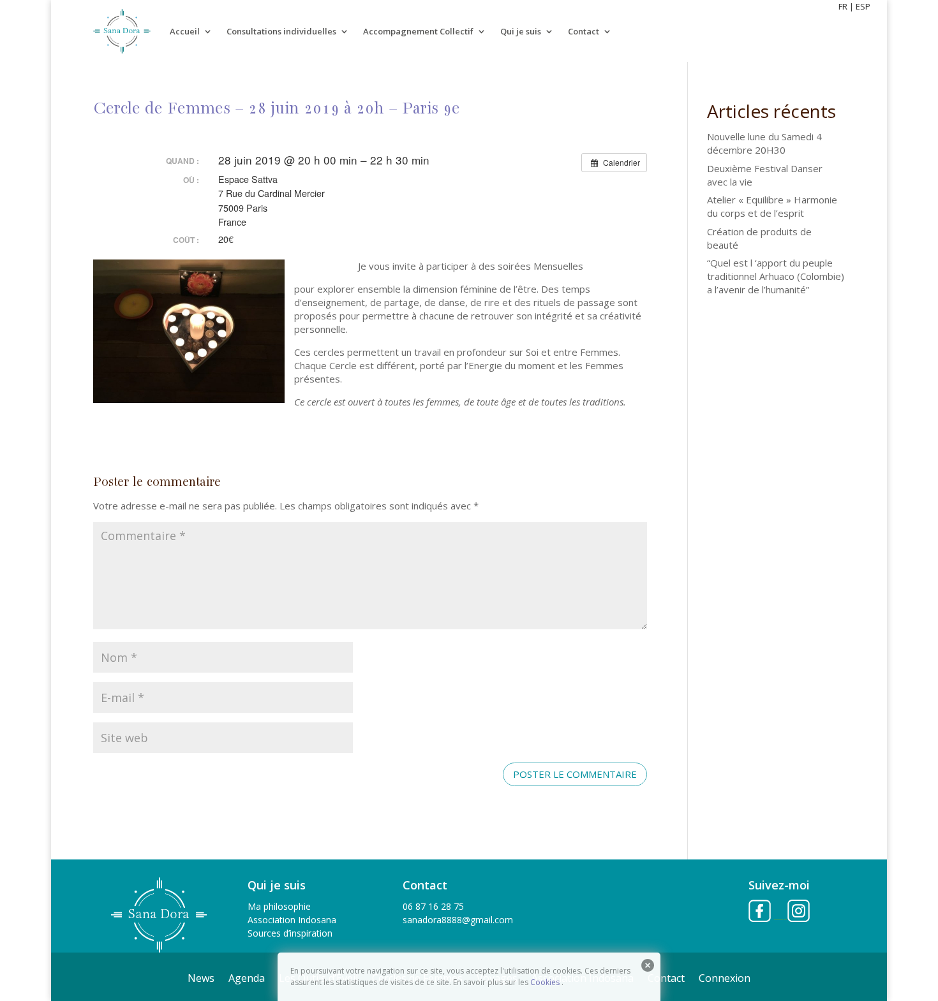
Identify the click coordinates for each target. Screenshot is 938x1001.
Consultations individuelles (281, 31)
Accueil (185, 31)
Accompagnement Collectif (418, 31)
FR (842, 6)
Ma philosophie (279, 906)
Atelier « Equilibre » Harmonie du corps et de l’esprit (772, 206)
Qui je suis (520, 31)
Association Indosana (292, 920)
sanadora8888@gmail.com (458, 920)
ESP (863, 6)
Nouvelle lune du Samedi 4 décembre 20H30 (764, 143)
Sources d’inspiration (290, 933)
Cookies (545, 982)
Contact (583, 31)
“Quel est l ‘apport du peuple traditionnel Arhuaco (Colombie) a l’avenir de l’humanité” (775, 276)
